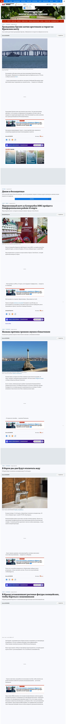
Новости (9, 21)
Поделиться (60, 35)
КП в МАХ (44, 21)
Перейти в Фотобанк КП (17, 375)
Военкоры (20, 21)
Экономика (36, 1)
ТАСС (16, 76)
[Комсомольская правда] (8, 4)
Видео (11, 1)
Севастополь (47, 1)
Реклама (54, 4)
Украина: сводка (26, 21)
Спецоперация (17, 1)
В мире (41, 1)
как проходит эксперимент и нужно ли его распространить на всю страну (29, 124)
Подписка (60, 4)
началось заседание (19, 304)
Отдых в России (50, 21)
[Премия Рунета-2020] (18, 4)
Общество (29, 1)
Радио (48, 4)
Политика (24, 1)
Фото (7, 1)
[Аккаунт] (64, 1)
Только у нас (14, 21)
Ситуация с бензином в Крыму (36, 21)
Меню (2, 1)
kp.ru (42, 136)
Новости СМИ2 (8, 325)
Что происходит (8, 24)
